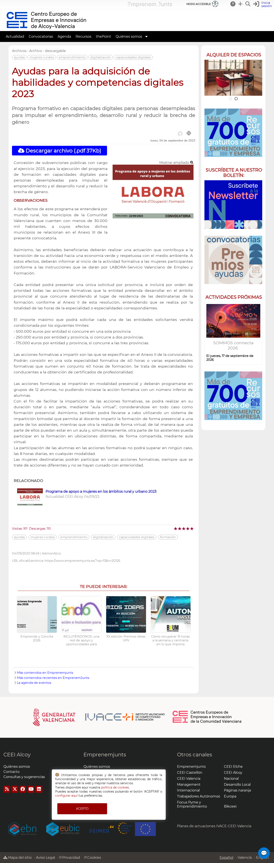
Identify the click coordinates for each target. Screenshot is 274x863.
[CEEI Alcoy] (46, 29)
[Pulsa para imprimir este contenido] (189, 133)
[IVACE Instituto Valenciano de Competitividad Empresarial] (98, 717)
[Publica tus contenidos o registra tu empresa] (240, 3)
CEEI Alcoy (17, 754)
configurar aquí (66, 795)
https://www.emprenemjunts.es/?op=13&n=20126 (82, 561)
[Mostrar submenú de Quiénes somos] (146, 36)
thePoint (103, 36)
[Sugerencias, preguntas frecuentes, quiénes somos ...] (233, 3)
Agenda (64, 36)
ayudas (19, 57)
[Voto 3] (184, 528)
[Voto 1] (176, 528)
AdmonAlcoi (51, 553)
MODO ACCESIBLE (198, 4)
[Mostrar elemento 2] (236, 98)
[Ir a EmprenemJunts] (150, 6)
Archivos (19, 51)
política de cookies (115, 787)
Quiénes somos (129, 36)
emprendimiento (72, 57)
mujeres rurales (42, 57)
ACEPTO (82, 808)
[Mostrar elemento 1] (230, 98)
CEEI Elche (233, 767)
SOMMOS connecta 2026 (233, 345)
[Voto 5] (192, 528)
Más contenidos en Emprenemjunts (45, 673)
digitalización (100, 57)
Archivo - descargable (47, 51)
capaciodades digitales (133, 57)
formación (168, 537)
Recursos (83, 36)
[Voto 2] (180, 528)
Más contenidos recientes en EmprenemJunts (53, 678)
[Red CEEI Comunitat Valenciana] (207, 722)
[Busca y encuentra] (248, 3)
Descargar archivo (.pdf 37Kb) (62, 151)
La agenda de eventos (34, 683)
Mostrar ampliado (174, 163)
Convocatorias (41, 36)
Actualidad (15, 36)
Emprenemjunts (104, 754)
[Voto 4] (188, 528)
